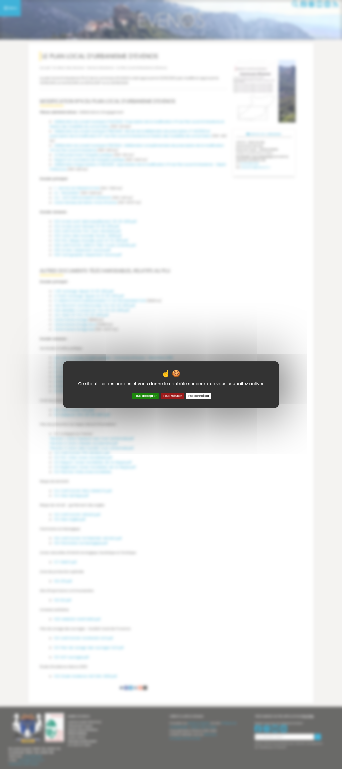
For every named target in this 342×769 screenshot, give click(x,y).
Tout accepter (145, 396)
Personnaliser (198, 396)
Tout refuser (172, 396)
